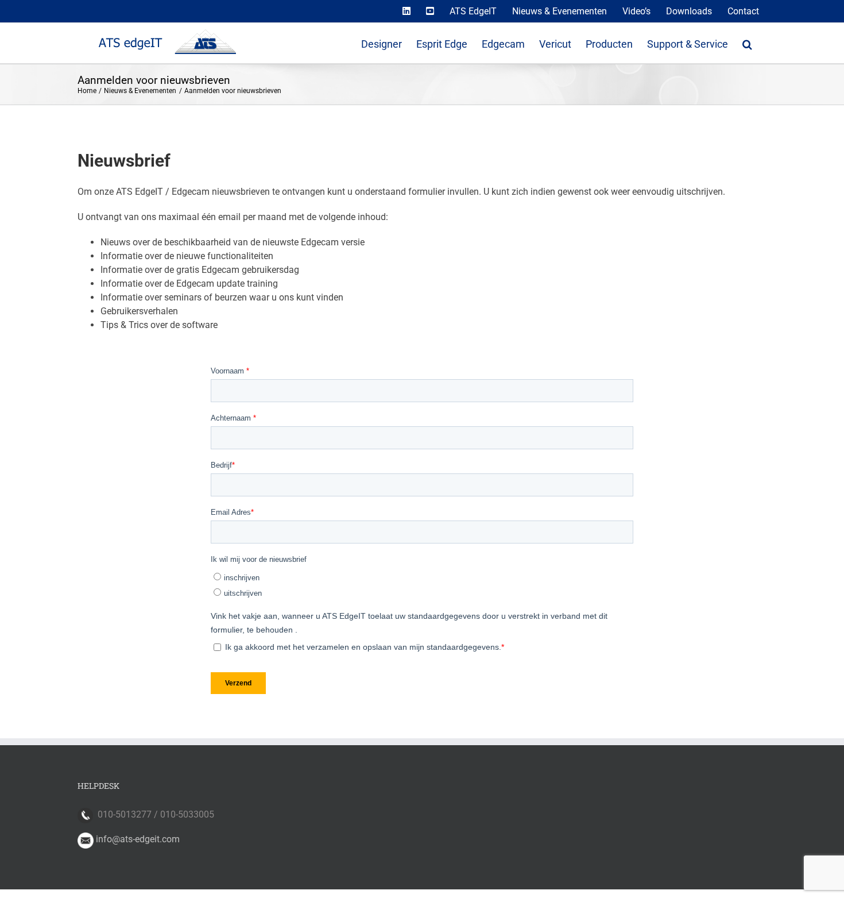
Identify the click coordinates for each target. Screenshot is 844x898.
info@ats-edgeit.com (138, 839)
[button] (747, 43)
